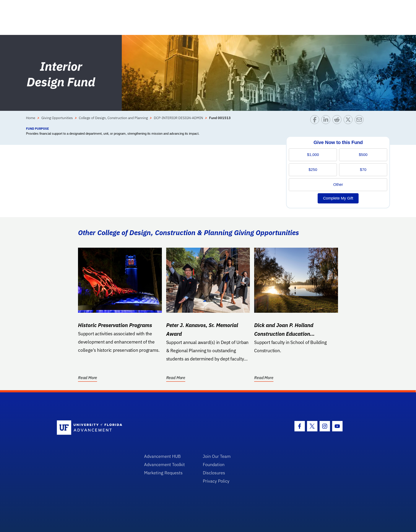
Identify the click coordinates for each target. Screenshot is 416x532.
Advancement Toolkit (164, 464)
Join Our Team (217, 456)
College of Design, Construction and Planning (113, 118)
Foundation (213, 464)
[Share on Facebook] (315, 120)
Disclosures (214, 473)
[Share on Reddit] (337, 120)
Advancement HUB (162, 456)
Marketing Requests (163, 473)
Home (30, 118)
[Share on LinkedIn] (326, 120)
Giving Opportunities (57, 118)
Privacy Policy (216, 481)
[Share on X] (349, 120)
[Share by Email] (360, 120)
